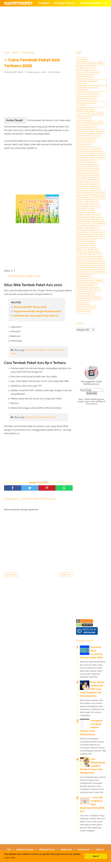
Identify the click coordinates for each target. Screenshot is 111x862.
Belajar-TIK (82, 131)
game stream (91, 171)
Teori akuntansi (85, 281)
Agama (91, 68)
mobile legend (84, 215)
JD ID (97, 188)
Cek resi (81, 140)
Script (80, 254)
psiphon (92, 237)
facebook (82, 166)
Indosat (81, 180)
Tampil (18, 120)
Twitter (81, 289)
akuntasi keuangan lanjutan (86, 104)
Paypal (88, 224)
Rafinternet (18, 3)
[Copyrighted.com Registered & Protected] (84, 622)
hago (79, 175)
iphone (80, 188)
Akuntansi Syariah (86, 99)
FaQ (9, 849)
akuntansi (94, 72)
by (92, 136)
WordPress (94, 298)
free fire (94, 166)
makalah (81, 202)
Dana (79, 158)
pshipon (81, 237)
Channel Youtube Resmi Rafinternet (74, 23)
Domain (80, 162)
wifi (92, 294)
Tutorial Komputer (45, 16)
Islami (89, 188)
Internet (81, 184)
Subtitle (88, 272)
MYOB (96, 215)
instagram (93, 180)
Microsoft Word (85, 210)
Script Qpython (93, 254)
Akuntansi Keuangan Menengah (87, 89)
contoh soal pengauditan (90, 153)
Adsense (81, 68)
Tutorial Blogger (49, 9)
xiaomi (80, 303)
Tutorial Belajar (90, 3)
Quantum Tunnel (85, 241)
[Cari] (106, 2)
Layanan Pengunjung (65, 29)
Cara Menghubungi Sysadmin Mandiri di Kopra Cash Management (92, 766)
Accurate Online (85, 64)
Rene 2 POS (82, 250)
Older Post (66, 575)
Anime (91, 110)
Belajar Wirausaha (86, 127)
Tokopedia (91, 285)
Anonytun (82, 114)
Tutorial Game (76, 9)
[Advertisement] (38, 95)
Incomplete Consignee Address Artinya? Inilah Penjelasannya (91, 727)
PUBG (100, 237)
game (79, 171)
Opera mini (90, 219)
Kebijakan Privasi (47, 849)
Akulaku (81, 72)
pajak (80, 224)
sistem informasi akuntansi (90, 263)
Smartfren (91, 267)
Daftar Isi (100, 849)
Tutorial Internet (17, 16)
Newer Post (11, 575)
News (80, 219)
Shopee (87, 259)
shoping (97, 259)
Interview (93, 184)
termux (99, 281)
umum (91, 289)
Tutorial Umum (15, 23)
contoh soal (83, 145)
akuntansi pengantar (87, 94)
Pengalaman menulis (87, 228)
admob (100, 64)
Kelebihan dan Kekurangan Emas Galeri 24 (36, 315)
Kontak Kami (66, 849)
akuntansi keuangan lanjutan (87, 82)
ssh (79, 272)
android (81, 110)
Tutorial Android (64, 3)
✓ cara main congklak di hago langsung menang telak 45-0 (92, 804)
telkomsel (100, 272)
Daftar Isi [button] (8, 271)
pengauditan (83, 232)
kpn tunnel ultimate (87, 197)
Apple (93, 114)
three (80, 285)
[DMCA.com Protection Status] (84, 626)
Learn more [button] (9, 858)
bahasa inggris (84, 123)
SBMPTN (93, 250)
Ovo (100, 219)
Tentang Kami (84, 849)
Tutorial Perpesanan (75, 16)
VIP (97, 289)
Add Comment (54, 72)
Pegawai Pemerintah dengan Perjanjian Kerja (37, 311)
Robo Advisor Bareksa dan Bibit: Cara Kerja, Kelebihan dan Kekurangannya (92, 689)
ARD (100, 114)
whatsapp (82, 294)
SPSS (102, 267)
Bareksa (99, 123)
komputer (99, 193)
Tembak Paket (83, 276)
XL (87, 303)
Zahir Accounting (86, 307)
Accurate (82, 59)
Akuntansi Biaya (85, 77)
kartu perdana (84, 193)
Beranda (44, 3)
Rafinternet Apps (85, 246)
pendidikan (100, 224)
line (102, 197)
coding (91, 140)
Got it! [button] (96, 856)
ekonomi (91, 162)
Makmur (93, 202)
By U (98, 136)
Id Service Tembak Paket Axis (40, 417)
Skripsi (80, 267)
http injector (92, 175)
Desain (88, 158)
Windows (81, 298)
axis (79, 118)
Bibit (93, 131)
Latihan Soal (37, 23)
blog (100, 131)
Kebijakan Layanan (25, 849)
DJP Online (99, 158)
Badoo (87, 118)
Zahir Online (83, 311)
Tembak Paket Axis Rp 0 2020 (25, 276)
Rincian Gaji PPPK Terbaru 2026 (30, 307)
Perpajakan (98, 232)
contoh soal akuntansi (89, 149)
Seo (79, 259)
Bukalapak (82, 136)
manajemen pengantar (88, 206)
